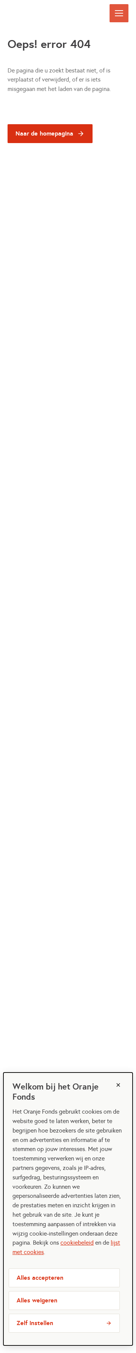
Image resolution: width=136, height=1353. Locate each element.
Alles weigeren (37, 1300)
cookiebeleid (77, 1242)
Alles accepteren (40, 1278)
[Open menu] (119, 13)
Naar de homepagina (44, 133)
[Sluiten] (118, 1085)
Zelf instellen (35, 1323)
